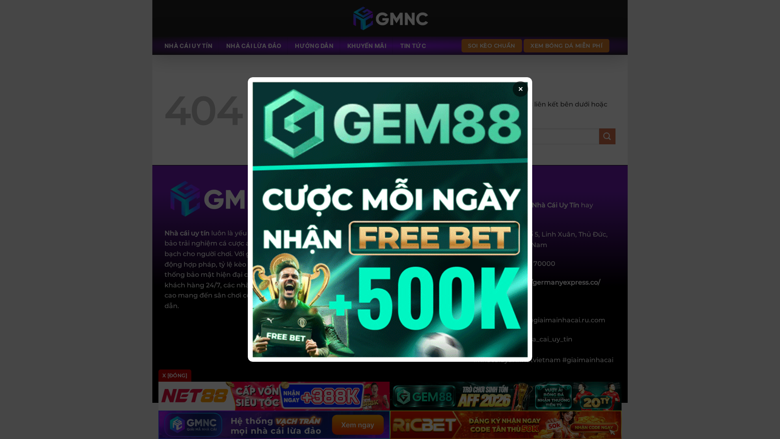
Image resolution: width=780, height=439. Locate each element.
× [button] (521, 89)
